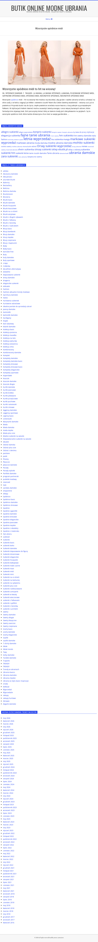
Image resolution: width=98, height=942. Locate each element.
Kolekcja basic (8, 329)
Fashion (6, 289)
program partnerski (11, 476)
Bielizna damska (9, 191)
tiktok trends (8, 649)
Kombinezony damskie (12, 352)
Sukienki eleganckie (11, 557)
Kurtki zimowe (8, 407)
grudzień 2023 (8, 801)
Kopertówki (7, 375)
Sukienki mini (8, 574)
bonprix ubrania (67, 132)
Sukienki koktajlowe (11, 563)
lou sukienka (57, 139)
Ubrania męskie (9, 678)
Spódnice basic (9, 499)
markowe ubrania (25, 142)
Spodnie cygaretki (10, 511)
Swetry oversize (9, 623)
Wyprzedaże (8, 692)
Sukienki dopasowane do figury (15, 551)
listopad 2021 (8, 871)
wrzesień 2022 (8, 842)
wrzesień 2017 (8, 920)
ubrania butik (64, 153)
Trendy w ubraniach (11, 669)
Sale (4, 485)
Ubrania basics (9, 672)
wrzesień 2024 (8, 776)
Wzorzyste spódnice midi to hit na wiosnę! (28, 89)
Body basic (7, 249)
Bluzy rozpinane (9, 240)
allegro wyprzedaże (26, 132)
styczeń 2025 (8, 764)
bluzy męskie (8, 237)
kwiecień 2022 (8, 856)
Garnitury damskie (10, 295)
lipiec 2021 (7, 882)
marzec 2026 (8, 724)
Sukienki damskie (10, 548)
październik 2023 (10, 807)
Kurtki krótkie (8, 393)
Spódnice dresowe (10, 505)
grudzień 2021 (8, 868)
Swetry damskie (9, 614)
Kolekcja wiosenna (10, 344)
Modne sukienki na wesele (13, 436)
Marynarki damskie (10, 421)
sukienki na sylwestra (11, 583)
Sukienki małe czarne (11, 566)
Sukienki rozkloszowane (12, 589)
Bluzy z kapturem (10, 243)
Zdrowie (6, 701)
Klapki (5, 321)
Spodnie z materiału (11, 531)
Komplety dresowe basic (12, 367)
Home (5, 298)
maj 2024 (6, 787)
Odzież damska (9, 445)
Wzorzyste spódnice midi (72, 96)
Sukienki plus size (10, 586)
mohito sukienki (83, 143)
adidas (5, 171)
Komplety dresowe (10, 364)
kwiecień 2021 (8, 891)
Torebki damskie (9, 658)
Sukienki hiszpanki (10, 560)
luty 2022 (6, 862)
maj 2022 (6, 853)
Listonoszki (7, 419)
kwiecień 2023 (8, 822)
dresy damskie (9, 277)
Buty (5, 254)
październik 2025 (10, 738)
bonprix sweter (57, 132)
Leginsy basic (8, 416)
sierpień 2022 (8, 845)
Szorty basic (8, 629)
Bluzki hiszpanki (9, 205)
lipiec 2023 (7, 813)
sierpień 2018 (8, 897)
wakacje (6, 686)
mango (66, 139)
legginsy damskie (10, 410)
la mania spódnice (51, 93)
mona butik (27, 146)
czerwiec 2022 (8, 850)
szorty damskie (9, 632)
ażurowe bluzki (9, 179)
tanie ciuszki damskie (38, 153)
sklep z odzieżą (74, 149)
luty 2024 (6, 796)
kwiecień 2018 (8, 908)
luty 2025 (6, 761)
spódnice (14, 100)
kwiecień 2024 (8, 790)
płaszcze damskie (10, 465)
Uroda (5, 684)
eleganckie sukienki (11, 283)
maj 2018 (6, 905)
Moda (5, 424)
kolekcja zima (8, 347)
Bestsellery (7, 185)
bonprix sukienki (42, 131)
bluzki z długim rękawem (13, 217)
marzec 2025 (8, 758)
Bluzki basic (7, 200)
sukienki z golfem (10, 603)
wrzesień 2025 (8, 741)
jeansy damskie (9, 309)
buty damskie (8, 257)
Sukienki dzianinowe (11, 554)
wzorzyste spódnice (49, 96)
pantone (6, 453)
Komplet (6, 355)
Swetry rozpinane (10, 626)
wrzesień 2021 (8, 876)
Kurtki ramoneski (10, 404)
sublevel (6, 537)
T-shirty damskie (9, 643)
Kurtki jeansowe (9, 390)
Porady (5, 468)
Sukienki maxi (8, 568)
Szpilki (5, 638)
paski (5, 456)
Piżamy (6, 459)
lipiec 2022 (7, 848)
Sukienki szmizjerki (10, 591)
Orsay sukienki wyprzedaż (54, 146)
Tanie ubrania (53, 153)
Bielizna (6, 188)
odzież (34, 146)
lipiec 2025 (7, 747)
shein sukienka (26, 149)
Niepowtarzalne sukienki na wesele (17, 439)
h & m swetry (55, 136)
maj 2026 (6, 718)
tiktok (5, 646)
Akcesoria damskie (10, 174)
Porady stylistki (9, 470)
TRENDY (6, 663)
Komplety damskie (10, 358)
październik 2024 (10, 773)
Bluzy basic (7, 228)
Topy (5, 652)
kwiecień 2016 (8, 922)
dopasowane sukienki (11, 275)
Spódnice (6, 496)
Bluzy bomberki (9, 231)
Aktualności (7, 177)
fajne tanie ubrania (35, 135)
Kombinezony (8, 349)
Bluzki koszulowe (9, 208)
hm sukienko (66, 135)
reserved (6, 482)
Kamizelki (7, 312)
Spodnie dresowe (10, 517)
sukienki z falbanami (11, 600)
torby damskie (8, 655)
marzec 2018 (8, 911)
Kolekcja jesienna (10, 332)
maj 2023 (6, 819)
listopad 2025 (8, 735)
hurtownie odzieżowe (11, 303)
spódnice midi (32, 96)
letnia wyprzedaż (37, 138)
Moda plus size (9, 433)
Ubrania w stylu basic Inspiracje (16, 681)
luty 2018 (6, 914)
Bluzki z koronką (9, 223)
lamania (65, 93)
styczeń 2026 (8, 729)
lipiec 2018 (7, 899)
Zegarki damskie (9, 704)
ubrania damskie (82, 152)
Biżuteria (6, 197)
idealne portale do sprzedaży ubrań (17, 306)
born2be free (8, 252)
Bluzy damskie (8, 234)
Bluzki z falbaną (9, 220)
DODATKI (6, 272)
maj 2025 (6, 753)
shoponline (7, 491)
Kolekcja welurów (10, 341)
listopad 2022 (8, 836)
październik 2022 (10, 839)
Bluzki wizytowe (9, 214)
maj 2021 (6, 888)
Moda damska (8, 427)
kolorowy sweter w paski (15, 139)
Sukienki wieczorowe (11, 597)
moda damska (41, 143)
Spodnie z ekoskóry (10, 528)
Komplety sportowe (10, 372)
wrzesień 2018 (8, 894)
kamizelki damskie (10, 315)
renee (84, 146)
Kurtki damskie (9, 387)
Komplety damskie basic (12, 361)
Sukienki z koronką (10, 606)
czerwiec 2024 (8, 784)
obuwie (6, 442)
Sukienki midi (8, 571)
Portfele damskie (9, 473)
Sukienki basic (8, 542)
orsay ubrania (76, 146)
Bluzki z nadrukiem (10, 226)
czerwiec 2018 (8, 902)
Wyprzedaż (7, 689)
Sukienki (6, 540)
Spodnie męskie (9, 525)
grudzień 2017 (8, 917)
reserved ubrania (12, 150)
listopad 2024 (8, 770)
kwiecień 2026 (8, 721)
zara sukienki (9, 156)
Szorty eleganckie (10, 635)
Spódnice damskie (13, 93)
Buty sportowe (8, 260)
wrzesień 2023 (8, 810)
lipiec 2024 (7, 781)
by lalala (76, 132)
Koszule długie (9, 384)
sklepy (5, 493)
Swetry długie (8, 617)
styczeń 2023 (8, 830)
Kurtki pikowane (9, 396)
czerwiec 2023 (8, 816)
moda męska (8, 430)
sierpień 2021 (8, 879)
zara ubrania (22, 157)
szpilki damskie (9, 640)
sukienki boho (8, 545)
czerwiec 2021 (8, 885)
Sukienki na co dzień (11, 577)
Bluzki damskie (9, 203)
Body (5, 246)
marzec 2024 (8, 793)
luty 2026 (6, 727)
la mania (37, 93)
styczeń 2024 (8, 799)
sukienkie (85, 149)
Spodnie (6, 508)
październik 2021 (10, 874)
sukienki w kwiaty (10, 594)
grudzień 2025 (8, 732)
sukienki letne (22, 153)
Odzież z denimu (9, 450)
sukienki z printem (10, 609)
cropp (5, 263)
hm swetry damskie (82, 135)
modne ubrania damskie (60, 142)
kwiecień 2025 (8, 755)
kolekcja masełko (9, 335)
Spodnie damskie (10, 514)
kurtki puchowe (9, 401)
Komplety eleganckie (11, 370)
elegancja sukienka (10, 135)
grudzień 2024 (8, 767)
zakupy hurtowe (9, 698)
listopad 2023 (8, 804)
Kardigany (7, 318)
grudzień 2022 (8, 833)
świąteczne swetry (34, 157)
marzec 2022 (8, 859)
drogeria (6, 280)
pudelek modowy (10, 479)
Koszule (6, 378)
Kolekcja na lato (9, 338)
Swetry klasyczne (9, 620)
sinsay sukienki (43, 149)
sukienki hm (8, 153)
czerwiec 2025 (8, 750)
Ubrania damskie (10, 675)
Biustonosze (8, 194)
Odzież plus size (9, 447)
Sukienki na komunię (11, 580)
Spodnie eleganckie (11, 519)
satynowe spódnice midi (13, 96)
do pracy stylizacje (86, 132)
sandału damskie (10, 488)
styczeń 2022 (8, 865)
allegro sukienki (10, 131)
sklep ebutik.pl (60, 149)
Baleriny (6, 182)
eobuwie (6, 286)
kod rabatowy (8, 324)
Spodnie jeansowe (10, 522)
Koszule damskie (9, 381)
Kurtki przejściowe (10, 398)
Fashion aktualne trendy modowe (16, 292)
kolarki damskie (9, 326)
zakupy (6, 695)
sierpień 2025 (8, 744)
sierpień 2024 (8, 778)
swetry (5, 612)
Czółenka (6, 266)
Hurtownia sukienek (11, 300)
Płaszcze (6, 462)
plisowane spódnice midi (82, 93)
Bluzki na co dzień (10, 211)
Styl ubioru (7, 534)
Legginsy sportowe (10, 413)
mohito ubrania (17, 146)
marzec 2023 (8, 825)
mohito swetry (6, 146)
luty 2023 (6, 827)
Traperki (6, 661)
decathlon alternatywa (12, 269)
